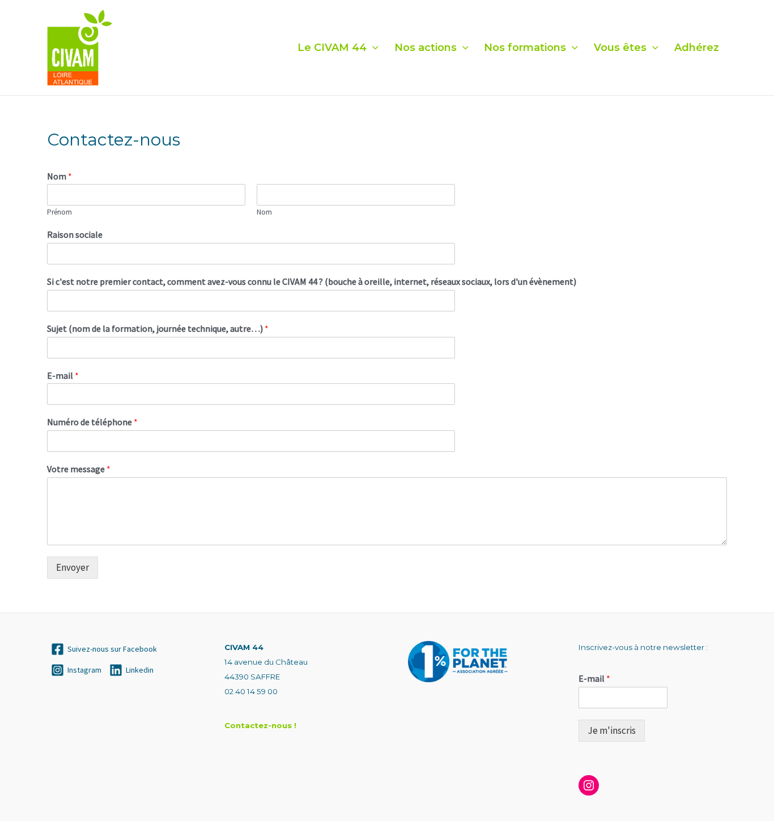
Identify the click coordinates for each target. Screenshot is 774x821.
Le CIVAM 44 (332, 47)
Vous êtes (620, 47)
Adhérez (696, 47)
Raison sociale (75, 234)
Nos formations (525, 47)
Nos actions (425, 47)
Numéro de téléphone (92, 421)
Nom (59, 176)
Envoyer (72, 567)
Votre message (78, 468)
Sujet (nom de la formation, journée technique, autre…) (158, 328)
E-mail (63, 375)
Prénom (59, 212)
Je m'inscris (612, 730)
